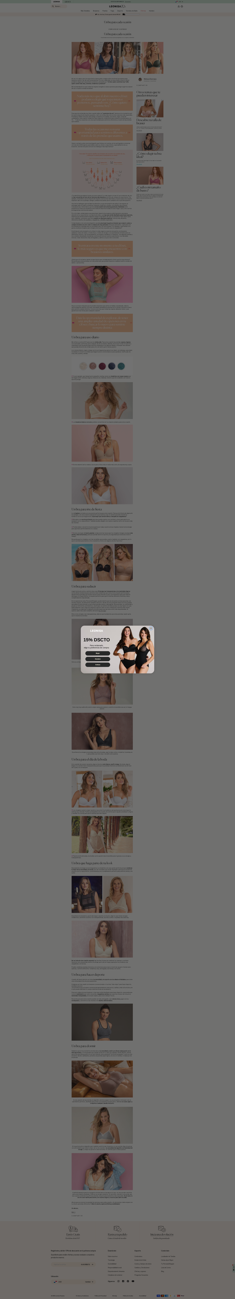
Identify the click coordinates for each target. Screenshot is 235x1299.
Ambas (97, 664)
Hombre (98, 659)
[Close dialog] (151, 628)
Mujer (98, 653)
